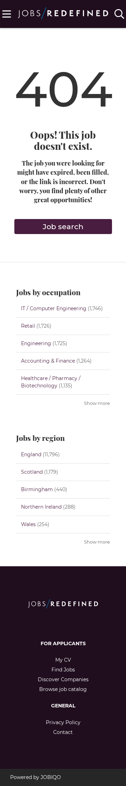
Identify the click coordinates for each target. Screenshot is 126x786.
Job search (63, 226)
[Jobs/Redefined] (63, 12)
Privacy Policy (63, 722)
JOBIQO (51, 777)
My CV (63, 660)
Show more (97, 403)
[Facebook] (57, 623)
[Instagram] (69, 623)
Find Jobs (63, 670)
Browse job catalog (63, 689)
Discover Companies (63, 679)
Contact (63, 732)
